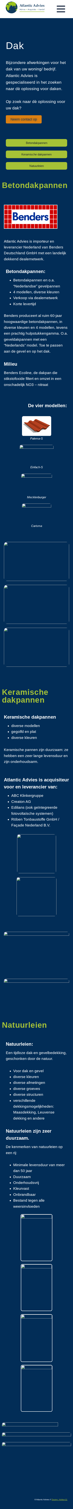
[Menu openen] (60, 9)
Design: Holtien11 (59, 1499)
